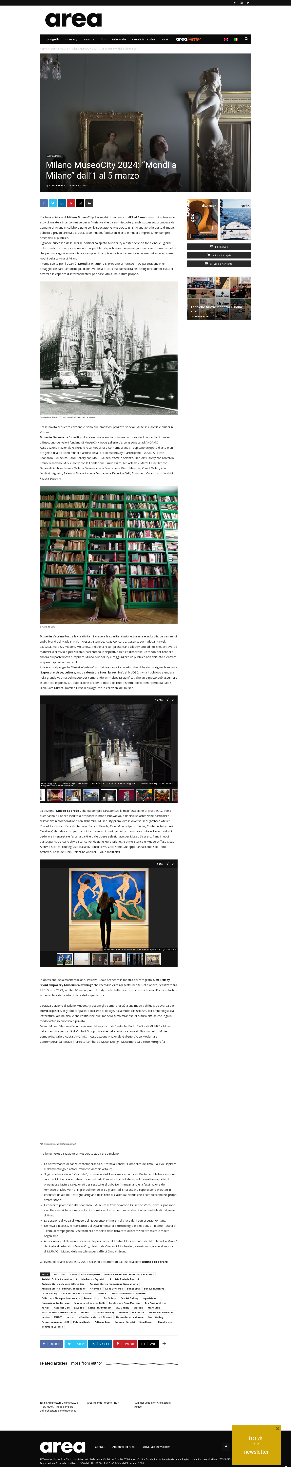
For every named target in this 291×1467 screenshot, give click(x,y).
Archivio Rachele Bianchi (124, 1279)
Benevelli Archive (154, 1288)
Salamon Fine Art (125, 1321)
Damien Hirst (92, 1298)
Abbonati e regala (221, 255)
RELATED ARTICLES (53, 1363)
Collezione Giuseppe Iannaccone (61, 1298)
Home (43, 48)
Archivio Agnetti (90, 1274)
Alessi (73, 1274)
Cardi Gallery (49, 1293)
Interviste (119, 39)
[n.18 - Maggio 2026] (235, 220)
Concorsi (89, 39)
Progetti (53, 39)
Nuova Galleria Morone (130, 1317)
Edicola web (221, 246)
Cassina (101, 1293)
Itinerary (71, 39)
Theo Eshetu (165, 1321)
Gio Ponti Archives (155, 1302)
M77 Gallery (122, 1307)
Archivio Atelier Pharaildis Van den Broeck (129, 1274)
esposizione (149, 1298)
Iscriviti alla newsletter (221, 263)
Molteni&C (138, 1312)
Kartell (45, 1307)
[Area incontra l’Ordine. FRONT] (108, 1384)
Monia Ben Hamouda (161, 1312)
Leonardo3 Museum (99, 1307)
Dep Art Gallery (129, 1298)
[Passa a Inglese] (227, 39)
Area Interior (188, 39)
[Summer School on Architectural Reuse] (156, 1384)
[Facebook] (235, 3)
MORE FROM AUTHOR (86, 1363)
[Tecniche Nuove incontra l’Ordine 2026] (219, 298)
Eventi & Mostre (143, 39)
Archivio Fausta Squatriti (91, 1279)
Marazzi (139, 1307)
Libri (104, 39)
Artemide (95, 1288)
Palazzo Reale (81, 1321)
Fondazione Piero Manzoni (125, 1302)
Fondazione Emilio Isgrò (55, 1302)
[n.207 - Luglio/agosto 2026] (202, 220)
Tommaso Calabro (52, 1326)
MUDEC (58, 1317)
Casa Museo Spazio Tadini (76, 1293)
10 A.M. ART (59, 1274)
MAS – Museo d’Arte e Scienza (59, 1312)
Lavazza (79, 1307)
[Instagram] (241, 3)
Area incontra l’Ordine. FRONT (104, 1402)
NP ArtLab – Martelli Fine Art (95, 1317)
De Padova (110, 1298)
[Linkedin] (248, 3)
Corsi (164, 39)
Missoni (123, 1312)
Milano (85, 1312)
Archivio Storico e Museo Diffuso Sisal (63, 1283)
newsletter (256, 1452)
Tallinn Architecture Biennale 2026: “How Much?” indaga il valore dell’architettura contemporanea (59, 1406)
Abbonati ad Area (123, 1447)
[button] (246, 39)
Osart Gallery (156, 1317)
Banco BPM (133, 1288)
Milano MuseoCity (103, 1312)
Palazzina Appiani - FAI (55, 1321)
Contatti (100, 1447)
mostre (46, 1317)
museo (70, 1317)
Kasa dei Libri (62, 1307)
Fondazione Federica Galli (89, 1302)
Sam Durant (146, 1321)
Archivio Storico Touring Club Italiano (64, 1288)
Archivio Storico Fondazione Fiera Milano (114, 1283)
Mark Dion (154, 1307)
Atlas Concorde (114, 1288)
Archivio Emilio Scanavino (57, 1279)
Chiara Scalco (57, 185)
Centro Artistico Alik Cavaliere (128, 1293)
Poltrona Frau (102, 1321)
